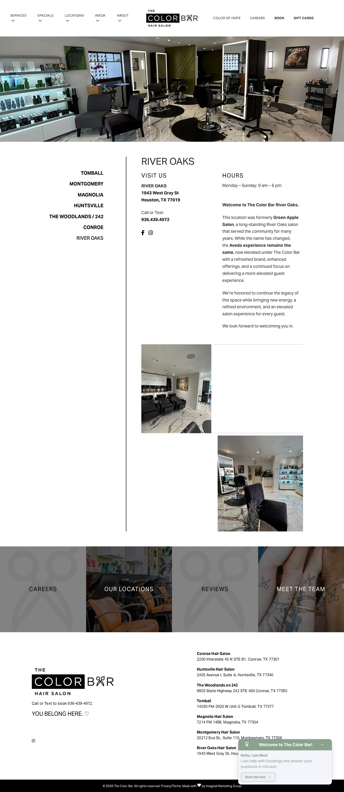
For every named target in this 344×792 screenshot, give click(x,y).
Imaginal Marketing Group (224, 786)
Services (18, 15)
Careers (257, 18)
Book (279, 18)
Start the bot (255, 777)
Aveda (100, 15)
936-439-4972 (80, 703)
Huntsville (88, 206)
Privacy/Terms (171, 786)
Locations (74, 15)
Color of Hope (227, 18)
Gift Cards (304, 18)
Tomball (92, 173)
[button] (143, 233)
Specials (45, 15)
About (122, 15)
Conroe (93, 227)
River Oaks (90, 238)
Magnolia (90, 195)
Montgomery (86, 184)
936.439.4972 (155, 219)
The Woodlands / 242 (76, 217)
